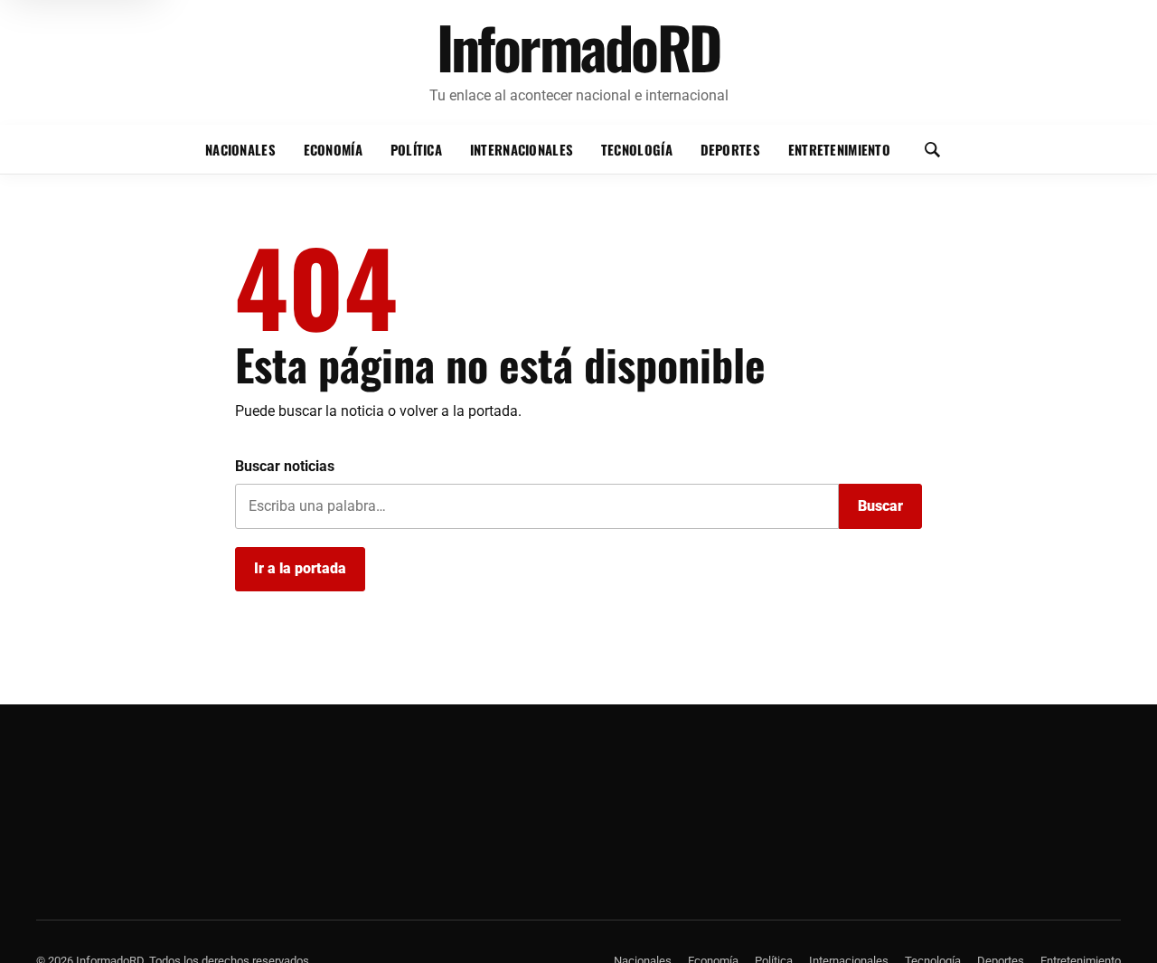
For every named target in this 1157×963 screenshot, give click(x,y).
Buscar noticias (284, 466)
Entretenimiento (839, 149)
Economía (333, 149)
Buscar (880, 506)
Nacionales (240, 149)
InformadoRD (579, 46)
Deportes (730, 149)
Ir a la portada (300, 568)
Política (416, 149)
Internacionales (521, 149)
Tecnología (637, 149)
